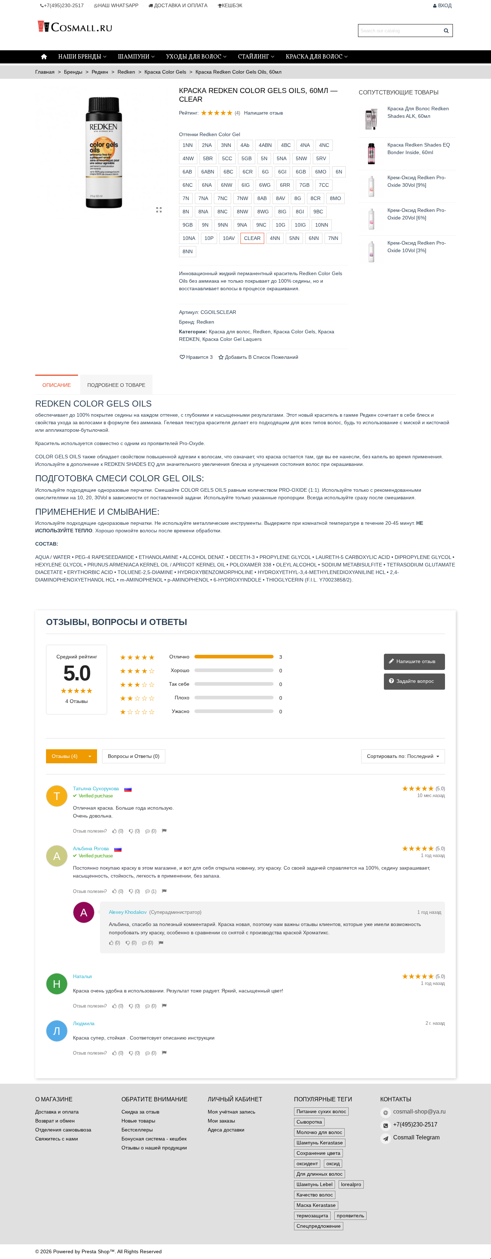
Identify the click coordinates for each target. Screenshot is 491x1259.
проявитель (350, 1215)
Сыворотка (309, 1122)
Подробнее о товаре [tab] (116, 385)
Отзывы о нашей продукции (154, 1148)
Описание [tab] (56, 385)
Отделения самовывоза (63, 1130)
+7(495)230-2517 (415, 1124)
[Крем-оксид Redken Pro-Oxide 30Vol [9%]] (371, 186)
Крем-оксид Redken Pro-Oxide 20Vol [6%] (416, 214)
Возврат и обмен (55, 1121)
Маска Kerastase (316, 1205)
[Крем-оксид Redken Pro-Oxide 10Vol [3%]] (371, 251)
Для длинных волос (320, 1174)
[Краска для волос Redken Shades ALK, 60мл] (371, 119)
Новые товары (138, 1121)
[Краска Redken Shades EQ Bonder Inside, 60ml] (371, 153)
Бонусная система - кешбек (154, 1139)
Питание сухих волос (321, 1111)
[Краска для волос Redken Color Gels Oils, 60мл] (159, 210)
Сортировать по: (386, 756)
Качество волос (315, 1195)
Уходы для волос (193, 57)
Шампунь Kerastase (320, 1142)
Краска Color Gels (294, 331)
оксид (333, 1163)
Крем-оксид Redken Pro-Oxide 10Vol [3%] (416, 246)
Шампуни (134, 57)
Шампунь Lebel (314, 1184)
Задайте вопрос (414, 681)
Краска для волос (314, 57)
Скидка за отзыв (140, 1112)
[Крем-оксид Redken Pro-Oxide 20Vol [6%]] (371, 219)
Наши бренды (79, 57)
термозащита (312, 1215)
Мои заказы (221, 1121)
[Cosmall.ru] (74, 30)
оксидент (307, 1163)
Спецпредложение (319, 1226)
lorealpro (351, 1184)
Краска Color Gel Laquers (232, 339)
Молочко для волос (319, 1132)
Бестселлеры (137, 1130)
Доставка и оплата (57, 1112)
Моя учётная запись (231, 1112)
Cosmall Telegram (416, 1137)
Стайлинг (253, 57)
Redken (262, 331)
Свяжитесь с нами (56, 1139)
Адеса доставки (226, 1130)
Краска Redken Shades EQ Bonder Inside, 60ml (418, 148)
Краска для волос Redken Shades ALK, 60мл (418, 112)
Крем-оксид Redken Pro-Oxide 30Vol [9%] (416, 181)
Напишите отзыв (263, 113)
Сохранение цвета (318, 1153)
